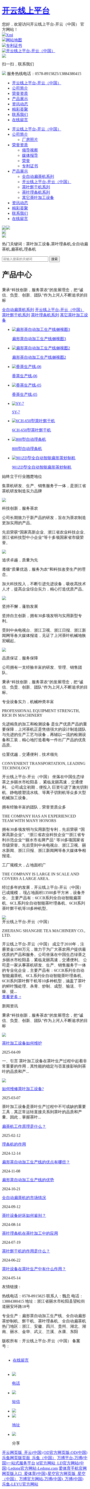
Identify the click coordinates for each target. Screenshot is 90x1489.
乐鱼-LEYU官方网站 (20, 1484)
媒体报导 (30, 155)
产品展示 (20, 99)
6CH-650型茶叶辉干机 (31, 430)
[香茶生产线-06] (26, 366)
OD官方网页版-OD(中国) (65, 1452)
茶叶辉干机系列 (36, 187)
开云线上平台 (26, 10)
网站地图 (14, 40)
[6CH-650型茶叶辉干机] (33, 421)
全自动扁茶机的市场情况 (24, 1198)
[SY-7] (18, 403)
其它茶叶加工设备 (38, 197)
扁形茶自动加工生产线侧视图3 (39, 339)
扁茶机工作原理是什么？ (24, 1126)
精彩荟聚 (20, 109)
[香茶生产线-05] (26, 385)
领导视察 (30, 150)
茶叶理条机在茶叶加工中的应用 (30, 1233)
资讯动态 (20, 104)
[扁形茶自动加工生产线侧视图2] (41, 348)
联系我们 (20, 114)
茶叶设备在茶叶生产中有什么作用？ (34, 1269)
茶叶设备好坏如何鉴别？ (24, 1215)
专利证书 (14, 45)
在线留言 (20, 120)
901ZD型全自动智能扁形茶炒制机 (42, 467)
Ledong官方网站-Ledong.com (33, 1468)
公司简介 (20, 88)
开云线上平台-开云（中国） (36, 83)
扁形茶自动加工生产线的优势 (28, 1180)
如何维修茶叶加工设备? (23, 1089)
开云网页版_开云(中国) (22, 1452)
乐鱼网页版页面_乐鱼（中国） (29, 1458)
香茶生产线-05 (24, 394)
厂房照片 (30, 139)
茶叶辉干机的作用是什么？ (26, 1251)
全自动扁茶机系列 (38, 176)
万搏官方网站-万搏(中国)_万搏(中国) (51, 1479)
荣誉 (26, 161)
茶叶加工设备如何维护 (22, 1043)
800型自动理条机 (27, 448)
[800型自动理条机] (29, 439)
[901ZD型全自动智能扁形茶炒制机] (44, 458)
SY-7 (16, 412)
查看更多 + (11, 997)
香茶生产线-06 (24, 376)
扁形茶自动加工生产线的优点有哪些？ (36, 1162)
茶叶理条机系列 (36, 192)
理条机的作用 (14, 1144)
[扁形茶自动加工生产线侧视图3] (41, 329)
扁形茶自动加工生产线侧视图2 (39, 357)
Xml (9, 35)
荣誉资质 (20, 93)
